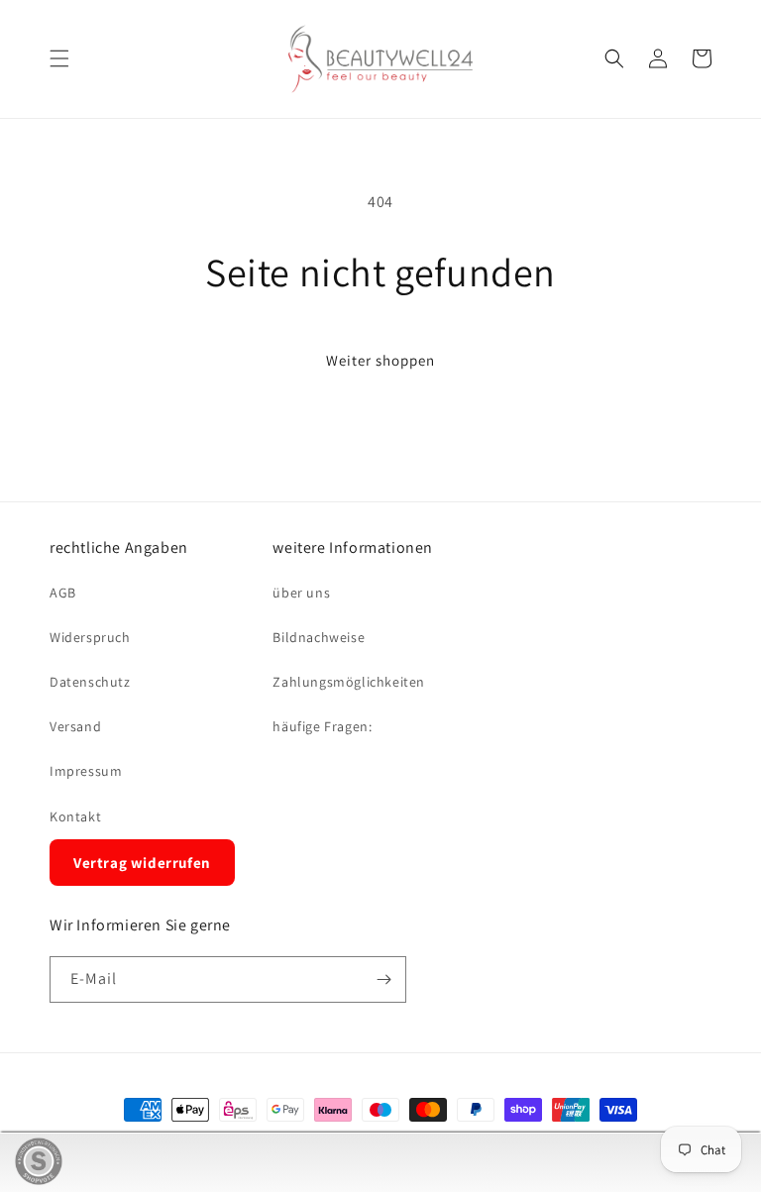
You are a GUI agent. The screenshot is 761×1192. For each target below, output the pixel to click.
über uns (301, 592)
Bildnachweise (318, 637)
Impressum (86, 771)
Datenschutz (90, 682)
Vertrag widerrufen (142, 862)
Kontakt (75, 816)
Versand (75, 726)
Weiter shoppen (380, 360)
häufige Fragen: (322, 726)
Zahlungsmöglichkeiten (348, 682)
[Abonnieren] (383, 979)
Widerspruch (90, 637)
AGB (63, 592)
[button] (59, 58)
